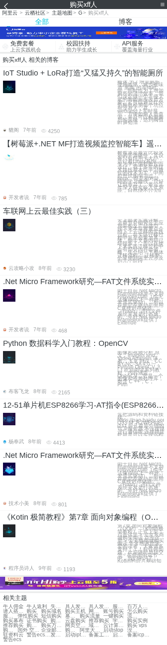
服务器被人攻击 (120, 606)
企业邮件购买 (53, 630)
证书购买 (37, 620)
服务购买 (10, 616)
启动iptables (77, 635)
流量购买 (134, 616)
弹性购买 (28, 616)
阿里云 (10, 13)
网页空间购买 (77, 625)
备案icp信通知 (139, 635)
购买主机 (75, 611)
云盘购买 (75, 620)
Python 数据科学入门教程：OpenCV (65, 343)
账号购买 (113, 611)
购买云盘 (58, 620)
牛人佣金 (13, 606)
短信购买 (51, 616)
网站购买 (96, 611)
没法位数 (134, 630)
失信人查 (58, 606)
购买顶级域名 (10, 630)
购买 (32, 611)
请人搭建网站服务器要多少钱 (15, 611)
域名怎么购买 (96, 625)
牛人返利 (37, 606)
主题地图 (62, 13)
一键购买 (113, 616)
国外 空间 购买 (29, 630)
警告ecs (12, 639)
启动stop (113, 630)
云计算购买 (115, 625)
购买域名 (51, 611)
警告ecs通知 (38, 635)
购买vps (34, 625)
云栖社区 (35, 13)
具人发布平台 (77, 606)
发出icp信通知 (58, 635)
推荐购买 (99, 620)
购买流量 (90, 616)
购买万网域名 (53, 625)
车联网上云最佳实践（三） (49, 211)
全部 (42, 21)
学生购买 (120, 620)
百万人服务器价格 (139, 606)
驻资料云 (13, 635)
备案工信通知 (100, 635)
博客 (125, 21)
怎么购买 (137, 611)
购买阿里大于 (72, 630)
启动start (120, 635)
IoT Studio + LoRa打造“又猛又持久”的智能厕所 (83, 73)
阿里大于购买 (91, 630)
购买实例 (137, 620)
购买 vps (137, 625)
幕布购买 (72, 616)
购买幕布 (13, 620)
